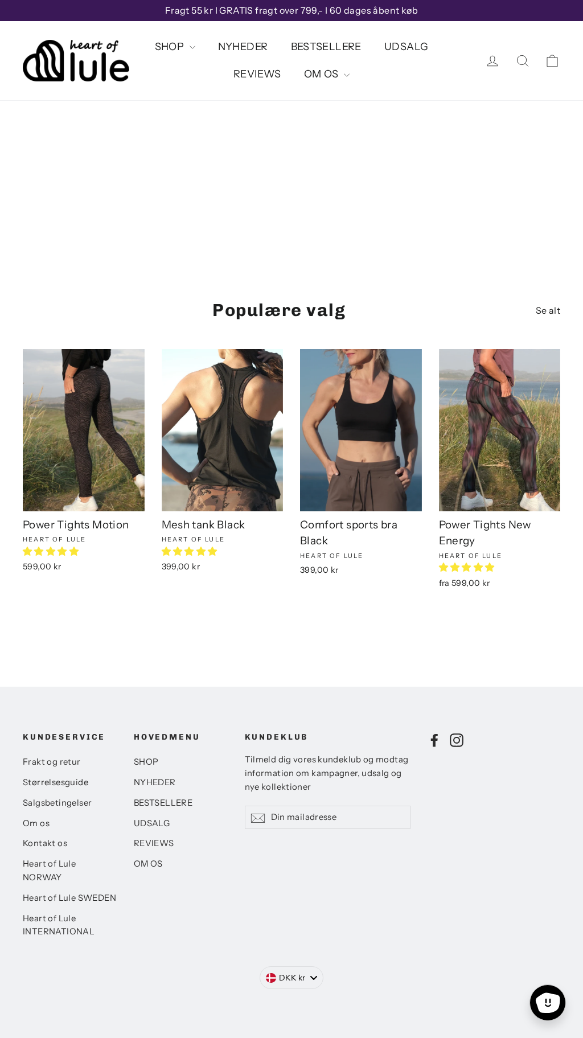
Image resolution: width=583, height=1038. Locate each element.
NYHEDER (243, 46)
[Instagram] (456, 739)
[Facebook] (434, 739)
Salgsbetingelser (57, 803)
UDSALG (406, 46)
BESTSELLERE (326, 46)
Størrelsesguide (55, 782)
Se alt (548, 310)
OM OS (322, 74)
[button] (51, 551)
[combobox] (292, 977)
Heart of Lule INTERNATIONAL (59, 925)
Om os (36, 823)
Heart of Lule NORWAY (49, 871)
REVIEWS (257, 74)
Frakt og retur (52, 762)
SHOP (171, 46)
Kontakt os (45, 843)
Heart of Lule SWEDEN (69, 898)
